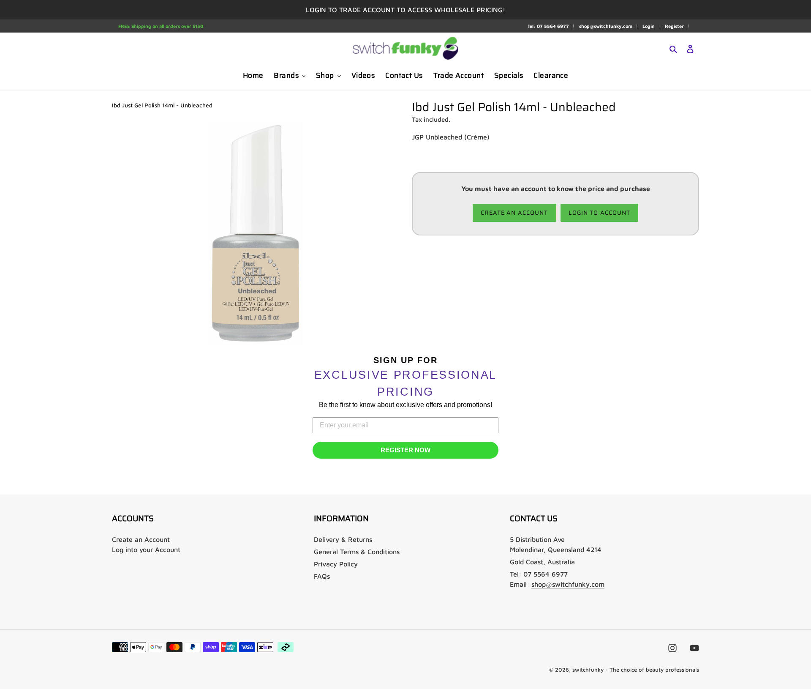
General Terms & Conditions (357, 551)
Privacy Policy (336, 564)
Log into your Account (146, 549)
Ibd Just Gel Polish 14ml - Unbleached (162, 105)
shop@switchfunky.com (605, 26)
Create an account (514, 212)
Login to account (600, 212)
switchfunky (588, 669)
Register (674, 26)
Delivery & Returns (343, 539)
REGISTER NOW (405, 450)
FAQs (322, 576)
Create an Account (141, 539)
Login (648, 26)
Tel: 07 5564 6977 (548, 26)
